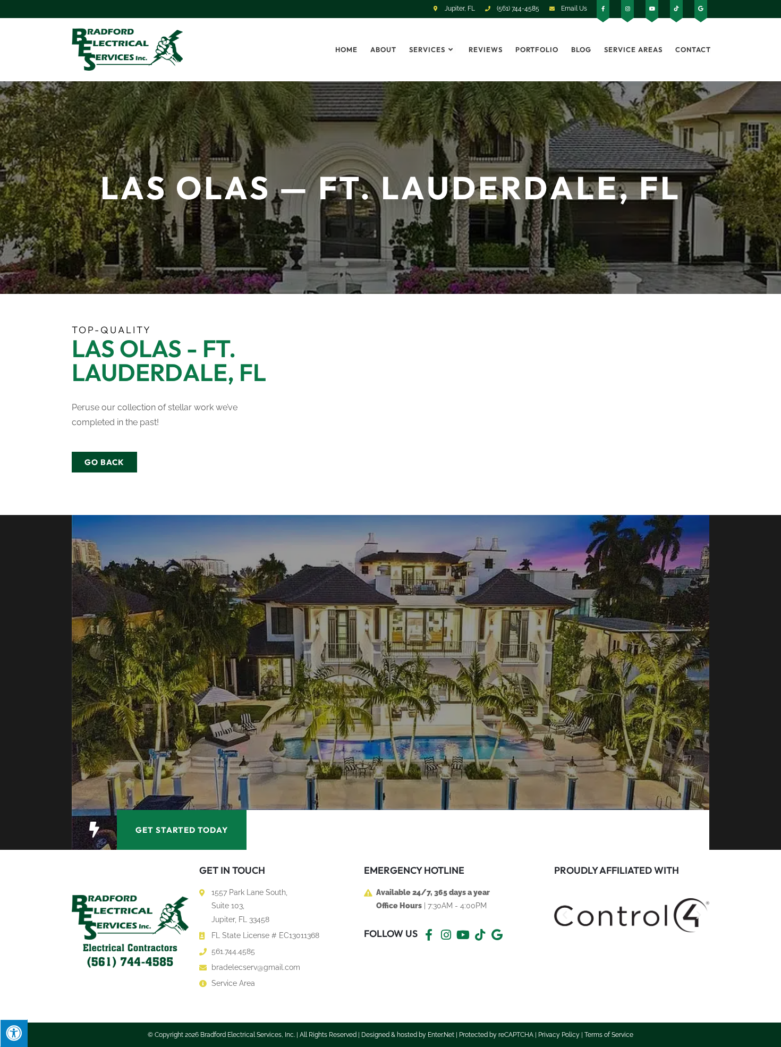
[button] (94, 830)
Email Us (573, 8)
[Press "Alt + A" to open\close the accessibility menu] (14, 1033)
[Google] (497, 935)
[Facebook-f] (429, 935)
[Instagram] (446, 935)
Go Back (104, 462)
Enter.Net (441, 1034)
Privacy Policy (559, 1034)
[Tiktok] (480, 935)
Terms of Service (608, 1034)
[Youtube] (463, 935)
